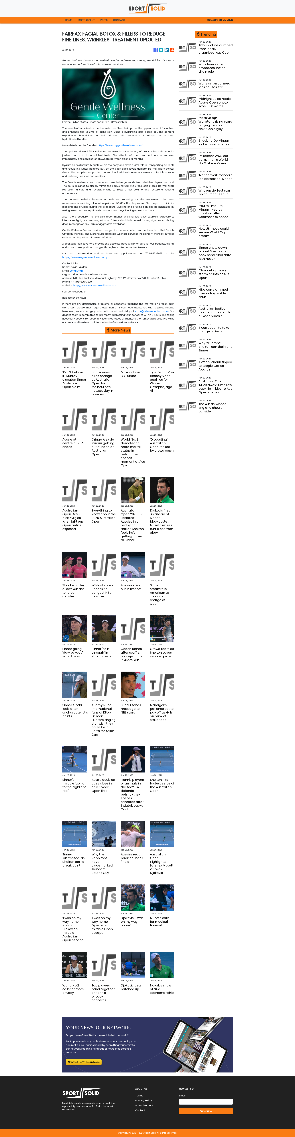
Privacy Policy (143, 1100)
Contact (140, 1110)
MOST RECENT (86, 20)
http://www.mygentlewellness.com (94, 285)
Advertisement (144, 1105)
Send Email (76, 270)
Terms (139, 1095)
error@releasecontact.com (152, 311)
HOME (68, 20)
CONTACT (119, 20)
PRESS (104, 20)
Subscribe (206, 1111)
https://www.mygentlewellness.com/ (120, 145)
